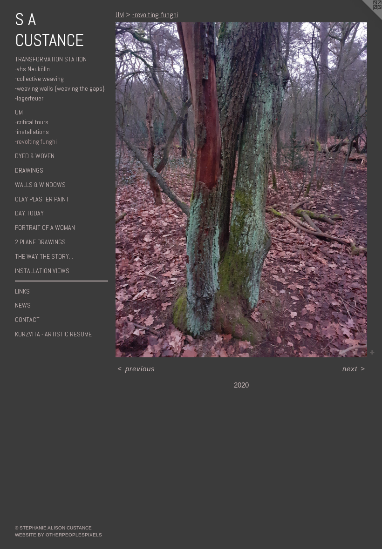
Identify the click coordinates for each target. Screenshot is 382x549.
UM (19, 112)
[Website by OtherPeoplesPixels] (363, 18)
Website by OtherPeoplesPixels (58, 534)
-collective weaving (39, 78)
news (23, 305)
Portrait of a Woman (45, 227)
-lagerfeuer (29, 98)
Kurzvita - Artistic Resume (53, 334)
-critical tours (31, 122)
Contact (27, 319)
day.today (29, 213)
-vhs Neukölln (32, 69)
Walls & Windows (40, 185)
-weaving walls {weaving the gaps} (60, 88)
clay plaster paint (42, 199)
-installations (32, 131)
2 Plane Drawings (40, 242)
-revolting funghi (36, 141)
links (22, 291)
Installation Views (42, 271)
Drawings (29, 170)
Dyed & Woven (35, 156)
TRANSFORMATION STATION (51, 59)
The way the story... (44, 256)
